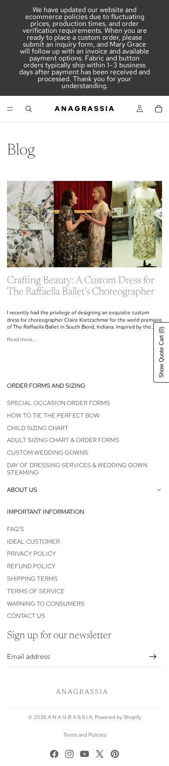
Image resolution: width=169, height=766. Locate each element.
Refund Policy (31, 566)
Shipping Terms (32, 578)
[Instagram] (69, 754)
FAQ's (15, 529)
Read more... (21, 339)
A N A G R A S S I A (70, 717)
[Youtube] (84, 754)
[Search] (28, 108)
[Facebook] (54, 754)
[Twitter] (99, 754)
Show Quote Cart (161, 352)
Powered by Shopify (118, 717)
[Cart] (158, 108)
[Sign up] (153, 657)
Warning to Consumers (45, 604)
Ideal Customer (33, 541)
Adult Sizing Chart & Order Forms (63, 440)
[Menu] (10, 109)
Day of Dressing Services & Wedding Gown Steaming (77, 468)
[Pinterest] (115, 754)
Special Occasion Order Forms (58, 403)
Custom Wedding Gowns (47, 452)
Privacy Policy (31, 553)
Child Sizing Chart (37, 427)
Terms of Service (36, 591)
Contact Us (26, 616)
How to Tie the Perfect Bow (53, 415)
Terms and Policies (84, 734)
